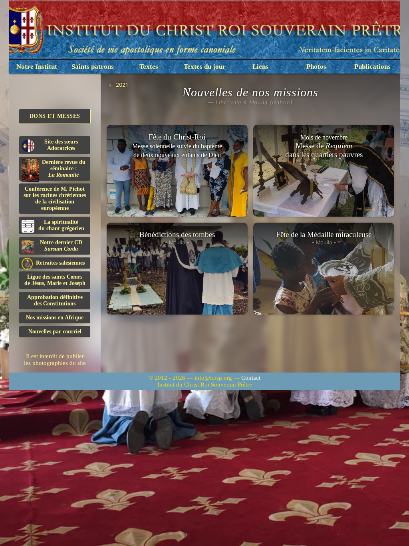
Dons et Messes (55, 116)
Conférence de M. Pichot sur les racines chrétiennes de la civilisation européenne (55, 198)
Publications (372, 66)
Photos (316, 66)
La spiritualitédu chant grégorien (61, 225)
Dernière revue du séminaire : (63, 168)
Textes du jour (205, 66)
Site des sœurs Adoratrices (61, 145)
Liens (260, 66)
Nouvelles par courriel (54, 332)
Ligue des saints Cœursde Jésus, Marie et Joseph (54, 280)
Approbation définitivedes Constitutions (55, 300)
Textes (148, 66)
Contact (250, 378)
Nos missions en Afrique (54, 318)
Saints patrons (92, 66)
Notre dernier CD (61, 245)
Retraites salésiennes (60, 263)
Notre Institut (36, 66)
